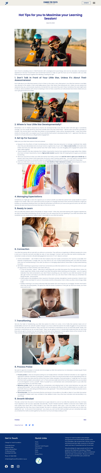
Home (36, 442)
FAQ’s (36, 452)
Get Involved (38, 448)
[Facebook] (6, 466)
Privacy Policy (38, 454)
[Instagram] (18, 466)
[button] (94, 3)
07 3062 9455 (12, 456)
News (36, 450)
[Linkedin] (12, 466)
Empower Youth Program (41, 446)
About (36, 444)
